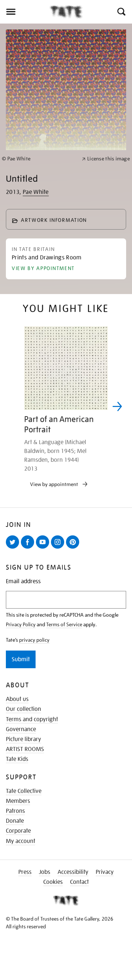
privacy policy (34, 640)
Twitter (14, 548)
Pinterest (74, 548)
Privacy (105, 872)
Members (18, 801)
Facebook (29, 548)
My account (20, 841)
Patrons (15, 811)
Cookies (53, 882)
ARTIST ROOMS (25, 749)
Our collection (23, 709)
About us (17, 699)
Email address (23, 581)
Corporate (18, 831)
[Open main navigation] (25, 11)
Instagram (59, 548)
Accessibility (73, 872)
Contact (79, 882)
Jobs (44, 872)
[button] (121, 11)
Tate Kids (17, 759)
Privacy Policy (21, 624)
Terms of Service (64, 624)
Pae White (36, 192)
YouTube (44, 548)
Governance (21, 729)
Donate (15, 821)
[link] (39, 159)
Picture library (23, 739)
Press (25, 872)
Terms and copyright (32, 719)
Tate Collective (23, 791)
